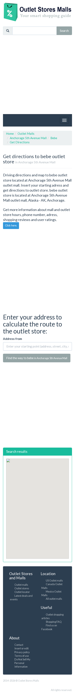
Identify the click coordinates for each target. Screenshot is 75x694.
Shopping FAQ (54, 621)
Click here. (11, 225)
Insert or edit (21, 648)
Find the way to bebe (36, 358)
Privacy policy (22, 652)
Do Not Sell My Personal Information (22, 663)
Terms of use (21, 655)
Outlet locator (22, 592)
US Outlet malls (54, 580)
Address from (12, 338)
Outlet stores (21, 588)
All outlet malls (54, 598)
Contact (18, 644)
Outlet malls (21, 584)
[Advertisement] (37, 74)
